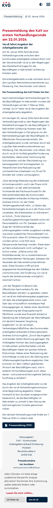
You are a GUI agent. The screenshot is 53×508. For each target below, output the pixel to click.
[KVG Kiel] (6, 4)
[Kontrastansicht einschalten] (41, 4)
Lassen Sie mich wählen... (19, 493)
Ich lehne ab (13, 499)
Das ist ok (33, 499)
